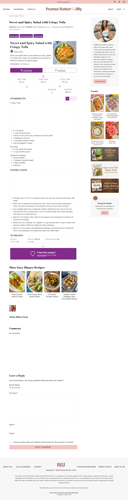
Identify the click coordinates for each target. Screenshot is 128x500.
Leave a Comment (14, 29)
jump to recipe (14, 36)
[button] (11, 64)
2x (71, 98)
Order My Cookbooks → (64, 2)
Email (12, 433)
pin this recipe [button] (38, 36)
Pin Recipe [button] (61, 70)
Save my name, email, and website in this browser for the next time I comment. (43, 442)
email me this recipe (26, 36)
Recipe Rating (14, 385)
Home (11, 16)
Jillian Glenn (18, 51)
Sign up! (104, 213)
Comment (13, 393)
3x (74, 98)
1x (67, 98)
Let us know (42, 255)
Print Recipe (27, 70)
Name (12, 425)
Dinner (22, 16)
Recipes (16, 16)
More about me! (100, 81)
